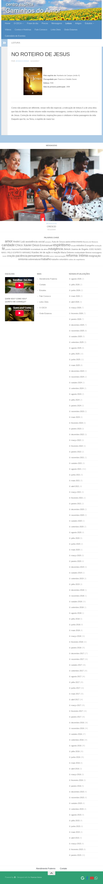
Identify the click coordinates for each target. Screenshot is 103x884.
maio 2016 (75, 763)
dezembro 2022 (77, 434)
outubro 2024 (76, 382)
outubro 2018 (76, 601)
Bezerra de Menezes (90, 242)
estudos (80, 245)
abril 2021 (75, 486)
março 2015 (76, 844)
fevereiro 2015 (77, 849)
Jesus (67, 249)
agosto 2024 (76, 394)
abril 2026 (75, 302)
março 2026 (76, 308)
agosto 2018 (76, 613)
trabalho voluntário (60, 259)
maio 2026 (75, 296)
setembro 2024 (77, 388)
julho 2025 (75, 354)
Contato (42, 285)
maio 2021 (75, 480)
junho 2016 (75, 757)
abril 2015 (75, 838)
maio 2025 (75, 365)
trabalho (46, 259)
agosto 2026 (76, 279)
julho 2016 (75, 751)
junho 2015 (75, 826)
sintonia (23, 259)
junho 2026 (75, 290)
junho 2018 (75, 625)
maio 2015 (75, 832)
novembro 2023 (77, 411)
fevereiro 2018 (77, 642)
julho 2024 (75, 400)
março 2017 (76, 705)
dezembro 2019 (77, 567)
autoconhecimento (74, 241)
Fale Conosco (41, 30)
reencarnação (59, 256)
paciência (21, 255)
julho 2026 (75, 285)
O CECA (18, 23)
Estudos (88, 23)
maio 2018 (75, 630)
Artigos (78, 23)
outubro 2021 (76, 463)
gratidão (8, 249)
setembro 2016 (77, 740)
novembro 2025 (77, 331)
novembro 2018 (77, 596)
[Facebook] (87, 878)
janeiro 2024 (76, 406)
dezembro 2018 (77, 590)
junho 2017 (75, 688)
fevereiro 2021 (77, 498)
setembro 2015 (77, 809)
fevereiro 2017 (77, 711)
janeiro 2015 (76, 855)
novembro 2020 (77, 515)
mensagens (97, 253)
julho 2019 (75, 584)
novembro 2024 (77, 377)
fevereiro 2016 (77, 780)
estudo (73, 246)
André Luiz (19, 241)
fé (3, 249)
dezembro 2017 (77, 653)
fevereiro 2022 (77, 446)
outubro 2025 (76, 336)
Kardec (35, 252)
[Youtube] (91, 878)
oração (11, 255)
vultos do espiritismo (77, 259)
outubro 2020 (76, 521)
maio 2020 (75, 550)
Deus (35, 245)
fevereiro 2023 (77, 423)
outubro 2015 (76, 803)
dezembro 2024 (77, 371)
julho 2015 (75, 820)
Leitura (68, 23)
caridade (8, 245)
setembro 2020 (77, 527)
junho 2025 (75, 359)
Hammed (15, 249)
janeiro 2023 (76, 429)
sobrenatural (34, 259)
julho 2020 (75, 538)
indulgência (55, 249)
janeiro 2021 (76, 504)
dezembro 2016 (77, 723)
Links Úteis (56, 30)
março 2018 (76, 636)
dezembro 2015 (77, 792)
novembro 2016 (77, 728)
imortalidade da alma (39, 249)
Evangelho (89, 245)
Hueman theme (36, 877)
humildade (25, 249)
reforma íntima (77, 255)
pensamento (35, 255)
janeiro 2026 (76, 319)
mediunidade (79, 253)
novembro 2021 (77, 457)
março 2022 (76, 440)
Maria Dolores (67, 252)
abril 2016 (75, 769)
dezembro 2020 (77, 509)
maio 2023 (75, 417)
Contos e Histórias (23, 30)
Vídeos (8, 30)
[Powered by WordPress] (15, 877)
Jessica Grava (22, 61)
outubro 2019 (76, 573)
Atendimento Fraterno (48, 279)
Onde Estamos (70, 30)
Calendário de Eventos (15, 36)
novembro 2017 (77, 659)
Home (7, 23)
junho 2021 (75, 475)
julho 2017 (75, 682)
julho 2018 (75, 619)
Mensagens (57, 23)
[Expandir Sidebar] (4, 43)
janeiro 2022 (76, 452)
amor (9, 241)
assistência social (35, 241)
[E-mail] (82, 878)
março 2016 (76, 774)
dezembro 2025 (77, 325)
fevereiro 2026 (77, 313)
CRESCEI (51, 226)
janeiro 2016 (76, 786)
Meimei (88, 253)
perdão (46, 256)
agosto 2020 (76, 532)
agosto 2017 (76, 676)
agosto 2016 (76, 746)
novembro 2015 (77, 797)
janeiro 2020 (76, 561)
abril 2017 (75, 699)
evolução (98, 246)
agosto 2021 (76, 469)
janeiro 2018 (76, 648)
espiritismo (61, 245)
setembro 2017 (77, 671)
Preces (45, 23)
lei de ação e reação (50, 252)
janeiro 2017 (76, 717)
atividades (48, 242)
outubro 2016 (76, 734)
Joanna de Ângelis (79, 249)
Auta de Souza (58, 242)
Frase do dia (32, 23)
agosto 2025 (76, 348)
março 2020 (76, 555)
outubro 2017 (76, 665)
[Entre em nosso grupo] (96, 878)
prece (52, 256)
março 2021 (76, 492)
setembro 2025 (77, 342)
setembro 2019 (77, 578)
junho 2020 (75, 544)
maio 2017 (75, 694)
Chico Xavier (23, 245)
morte (4, 256)
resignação (94, 255)
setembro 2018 (77, 607)
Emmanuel (46, 245)
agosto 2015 (76, 815)
